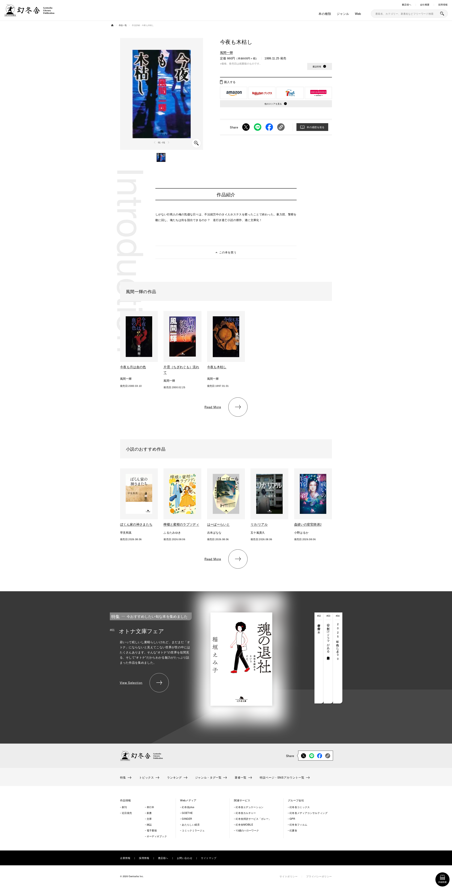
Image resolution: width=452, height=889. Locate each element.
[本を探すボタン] (442, 13)
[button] (161, 157)
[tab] (319, 657)
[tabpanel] (199, 657)
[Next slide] (168, 142)
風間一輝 (226, 52)
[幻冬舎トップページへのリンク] (29, 14)
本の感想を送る (315, 127)
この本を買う (227, 252)
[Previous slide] (155, 142)
